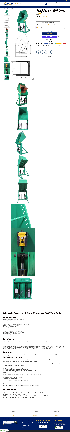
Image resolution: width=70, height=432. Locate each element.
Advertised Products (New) (9, 8)
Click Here (56, 415)
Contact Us (56, 7)
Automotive (32, 7)
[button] (38, 13)
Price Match (5, 308)
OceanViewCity (8, 430)
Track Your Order (30, 420)
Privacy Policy (24, 423)
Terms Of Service (16, 423)
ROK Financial (49, 24)
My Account (61, 1)
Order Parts (37, 7)
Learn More (13, 415)
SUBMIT (15, 421)
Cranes (27, 7)
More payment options (49, 39)
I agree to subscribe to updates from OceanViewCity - (11, 423)
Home (13, 7)
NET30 (52, 7)
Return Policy (42, 7)
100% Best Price (56, 1)
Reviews (23, 427)
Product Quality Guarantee (48, 1)
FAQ (42, 1)
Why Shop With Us (6, 311)
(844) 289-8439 (59, 4)
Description (5, 307)
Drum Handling (21, 7)
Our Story (23, 420)
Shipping (5, 309)
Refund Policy (30, 423)
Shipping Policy (47, 7)
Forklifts (16, 7)
